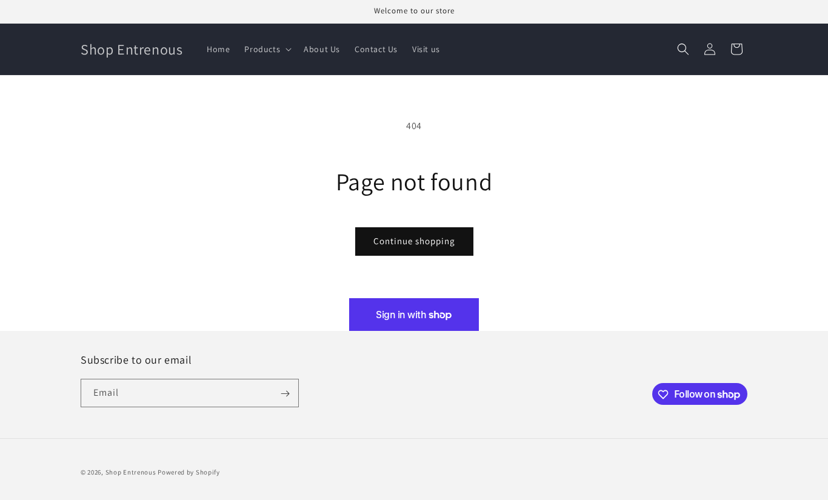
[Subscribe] (285, 393)
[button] (266, 49)
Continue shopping (414, 241)
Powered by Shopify (189, 472)
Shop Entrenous (130, 472)
